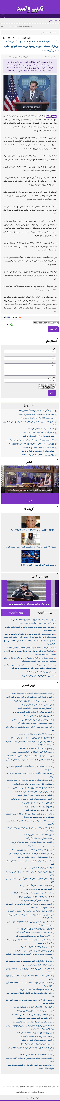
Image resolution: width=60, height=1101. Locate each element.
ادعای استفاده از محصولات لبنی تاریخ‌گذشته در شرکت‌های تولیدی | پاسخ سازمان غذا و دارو (30, 906)
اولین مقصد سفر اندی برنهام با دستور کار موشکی (34, 1018)
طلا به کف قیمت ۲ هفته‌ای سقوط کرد (41, 428)
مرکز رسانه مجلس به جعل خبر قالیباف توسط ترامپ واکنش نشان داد (30, 995)
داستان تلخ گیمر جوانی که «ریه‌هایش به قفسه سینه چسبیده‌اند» (31, 547)
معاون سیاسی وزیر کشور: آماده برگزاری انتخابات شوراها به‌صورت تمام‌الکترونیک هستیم (30, 1067)
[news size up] (32, 38)
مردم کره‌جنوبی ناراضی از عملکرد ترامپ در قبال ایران (33, 950)
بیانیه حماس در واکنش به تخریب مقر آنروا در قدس (33, 932)
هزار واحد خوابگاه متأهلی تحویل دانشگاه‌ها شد (35, 834)
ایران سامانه (24, 1098)
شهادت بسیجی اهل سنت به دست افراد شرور (36, 1036)
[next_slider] (57, 594)
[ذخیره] (14, 37)
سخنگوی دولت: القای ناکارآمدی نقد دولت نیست (36, 623)
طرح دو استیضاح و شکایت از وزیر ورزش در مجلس (34, 896)
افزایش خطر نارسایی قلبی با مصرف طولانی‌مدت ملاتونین (32, 719)
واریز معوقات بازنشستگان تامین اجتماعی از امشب (36, 414)
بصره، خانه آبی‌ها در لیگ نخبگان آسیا (39, 838)
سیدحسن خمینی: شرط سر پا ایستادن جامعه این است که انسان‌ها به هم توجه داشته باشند (30, 629)
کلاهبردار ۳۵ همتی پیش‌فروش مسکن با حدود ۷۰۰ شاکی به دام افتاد (30, 862)
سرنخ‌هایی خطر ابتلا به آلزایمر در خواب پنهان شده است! (32, 784)
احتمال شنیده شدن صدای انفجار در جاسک (37, 1040)
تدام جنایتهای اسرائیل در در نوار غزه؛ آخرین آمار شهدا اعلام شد (29, 780)
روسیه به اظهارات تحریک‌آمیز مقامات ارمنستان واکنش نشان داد (29, 755)
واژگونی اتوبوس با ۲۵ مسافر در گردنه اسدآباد (38, 454)
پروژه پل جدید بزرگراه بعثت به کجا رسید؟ (37, 802)
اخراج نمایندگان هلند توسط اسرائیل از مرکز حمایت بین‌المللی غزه (29, 911)
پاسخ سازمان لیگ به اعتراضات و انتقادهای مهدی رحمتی (32, 752)
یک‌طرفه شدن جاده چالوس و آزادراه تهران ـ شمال (35, 885)
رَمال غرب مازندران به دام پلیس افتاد (39, 810)
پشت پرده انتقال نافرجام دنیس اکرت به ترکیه (38, 675)
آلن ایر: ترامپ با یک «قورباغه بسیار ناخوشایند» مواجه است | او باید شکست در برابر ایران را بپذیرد (30, 653)
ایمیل (53, 355)
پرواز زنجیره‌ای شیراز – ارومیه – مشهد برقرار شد (35, 857)
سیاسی (43, 32)
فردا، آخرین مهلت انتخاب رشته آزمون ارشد (37, 704)
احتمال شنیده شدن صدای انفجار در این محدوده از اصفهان (31, 693)
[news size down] (20, 38)
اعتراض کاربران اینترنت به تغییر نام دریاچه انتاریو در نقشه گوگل (29, 697)
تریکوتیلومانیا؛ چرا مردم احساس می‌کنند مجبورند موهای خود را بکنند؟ (30, 1049)
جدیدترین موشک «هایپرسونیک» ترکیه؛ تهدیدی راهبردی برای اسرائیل (30, 977)
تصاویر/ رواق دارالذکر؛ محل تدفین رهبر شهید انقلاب (30, 490)
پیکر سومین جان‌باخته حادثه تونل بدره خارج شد (35, 946)
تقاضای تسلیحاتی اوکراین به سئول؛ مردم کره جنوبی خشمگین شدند (30, 761)
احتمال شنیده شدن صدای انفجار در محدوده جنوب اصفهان (31, 799)
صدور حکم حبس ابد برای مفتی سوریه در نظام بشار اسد (32, 1022)
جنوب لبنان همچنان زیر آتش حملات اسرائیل (36, 1044)
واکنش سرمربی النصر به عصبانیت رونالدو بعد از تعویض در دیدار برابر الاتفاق (30, 916)
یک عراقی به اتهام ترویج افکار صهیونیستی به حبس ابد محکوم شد (29, 961)
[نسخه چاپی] (2, 38)
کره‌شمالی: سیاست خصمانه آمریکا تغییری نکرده (35, 708)
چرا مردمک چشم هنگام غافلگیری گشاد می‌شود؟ (35, 989)
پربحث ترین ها (16, 612)
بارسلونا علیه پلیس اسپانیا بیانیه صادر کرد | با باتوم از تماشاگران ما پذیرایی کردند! (30, 984)
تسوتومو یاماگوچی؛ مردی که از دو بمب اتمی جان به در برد (33, 529)
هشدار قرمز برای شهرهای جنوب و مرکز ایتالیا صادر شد (32, 791)
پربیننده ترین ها (44, 612)
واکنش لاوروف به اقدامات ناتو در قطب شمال (38, 432)
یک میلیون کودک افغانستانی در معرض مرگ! (36, 867)
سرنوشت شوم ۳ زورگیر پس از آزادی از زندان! (38, 565)
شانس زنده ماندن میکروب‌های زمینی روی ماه (36, 1054)
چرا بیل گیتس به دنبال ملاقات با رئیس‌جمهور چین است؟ (32, 849)
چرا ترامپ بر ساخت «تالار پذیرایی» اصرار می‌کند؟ (34, 1010)
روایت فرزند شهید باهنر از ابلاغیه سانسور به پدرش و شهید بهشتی (30, 873)
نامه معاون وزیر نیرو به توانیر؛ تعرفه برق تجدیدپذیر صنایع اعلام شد (30, 647)
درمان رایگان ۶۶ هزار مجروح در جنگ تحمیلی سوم (36, 410)
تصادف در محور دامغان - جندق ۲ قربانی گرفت (35, 795)
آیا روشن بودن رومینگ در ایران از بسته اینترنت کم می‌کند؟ (31, 842)
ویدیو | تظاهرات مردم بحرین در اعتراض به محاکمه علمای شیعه (31, 619)
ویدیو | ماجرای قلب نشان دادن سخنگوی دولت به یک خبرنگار (29, 606)
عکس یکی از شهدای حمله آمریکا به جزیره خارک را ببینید (32, 700)
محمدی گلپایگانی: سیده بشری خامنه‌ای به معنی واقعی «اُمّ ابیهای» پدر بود (30, 1002)
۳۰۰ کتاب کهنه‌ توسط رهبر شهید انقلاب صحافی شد (34, 936)
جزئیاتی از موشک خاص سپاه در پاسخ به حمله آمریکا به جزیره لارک (31, 443)
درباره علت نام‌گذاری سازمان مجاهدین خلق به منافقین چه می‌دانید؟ (30, 775)
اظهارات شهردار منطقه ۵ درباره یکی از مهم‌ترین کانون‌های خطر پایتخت (30, 1060)
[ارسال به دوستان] (9, 38)
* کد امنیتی (51, 378)
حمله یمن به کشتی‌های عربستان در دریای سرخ (37, 418)
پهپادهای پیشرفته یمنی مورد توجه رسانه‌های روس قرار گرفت (30, 737)
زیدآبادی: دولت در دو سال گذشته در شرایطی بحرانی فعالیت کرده (30, 956)
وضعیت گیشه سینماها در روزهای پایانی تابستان (35, 734)
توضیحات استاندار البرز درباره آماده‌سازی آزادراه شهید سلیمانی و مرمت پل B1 (30, 768)
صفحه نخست (51, 32)
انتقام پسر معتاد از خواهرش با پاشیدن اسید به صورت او (32, 712)
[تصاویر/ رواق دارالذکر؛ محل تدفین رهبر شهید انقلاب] (30, 479)
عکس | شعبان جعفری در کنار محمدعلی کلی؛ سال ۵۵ (33, 893)
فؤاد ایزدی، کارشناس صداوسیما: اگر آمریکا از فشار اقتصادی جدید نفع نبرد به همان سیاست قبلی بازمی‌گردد (30, 816)
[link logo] (30, 9)
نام (54, 348)
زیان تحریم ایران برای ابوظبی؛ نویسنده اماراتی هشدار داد (32, 1014)
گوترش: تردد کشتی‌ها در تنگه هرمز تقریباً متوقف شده (33, 1007)
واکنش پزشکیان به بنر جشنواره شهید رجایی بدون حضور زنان (30, 853)
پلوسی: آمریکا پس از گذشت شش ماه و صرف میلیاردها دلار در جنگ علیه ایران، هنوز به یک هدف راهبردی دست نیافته (30, 660)
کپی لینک (53, 329)
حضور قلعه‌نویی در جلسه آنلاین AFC (39, 846)
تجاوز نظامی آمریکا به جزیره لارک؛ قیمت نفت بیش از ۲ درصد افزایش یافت (30, 423)
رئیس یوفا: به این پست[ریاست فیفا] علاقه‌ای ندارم (34, 1032)
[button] (57, 594)
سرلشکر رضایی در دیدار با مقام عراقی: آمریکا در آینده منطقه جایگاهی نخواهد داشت (30, 941)
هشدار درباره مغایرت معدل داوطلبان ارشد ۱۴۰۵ (35, 723)
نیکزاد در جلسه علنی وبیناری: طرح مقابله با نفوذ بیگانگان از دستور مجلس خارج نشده (30, 923)
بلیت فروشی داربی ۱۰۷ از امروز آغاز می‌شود (38, 436)
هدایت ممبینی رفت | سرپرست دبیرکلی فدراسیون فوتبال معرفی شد (30, 440)
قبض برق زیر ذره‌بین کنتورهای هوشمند (38, 715)
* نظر (53, 362)
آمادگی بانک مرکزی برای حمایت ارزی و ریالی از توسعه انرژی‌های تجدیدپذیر (30, 970)
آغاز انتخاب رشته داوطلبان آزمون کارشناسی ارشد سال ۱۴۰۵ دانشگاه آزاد (30, 829)
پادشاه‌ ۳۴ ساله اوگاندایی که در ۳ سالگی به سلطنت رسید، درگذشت (30, 822)
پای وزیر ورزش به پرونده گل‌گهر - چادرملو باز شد (34, 928)
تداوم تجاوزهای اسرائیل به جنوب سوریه (38, 889)
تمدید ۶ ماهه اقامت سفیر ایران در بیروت (37, 965)
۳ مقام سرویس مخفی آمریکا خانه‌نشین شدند (36, 900)
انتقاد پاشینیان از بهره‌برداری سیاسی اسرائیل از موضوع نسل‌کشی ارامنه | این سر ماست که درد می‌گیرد (30, 1027)
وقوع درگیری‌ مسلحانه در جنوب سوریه (38, 806)
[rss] (2, 26)
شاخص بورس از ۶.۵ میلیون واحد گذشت (39, 671)
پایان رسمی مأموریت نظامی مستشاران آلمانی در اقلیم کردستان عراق (30, 880)
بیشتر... (30, 501)
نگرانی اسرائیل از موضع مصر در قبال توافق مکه (37, 451)
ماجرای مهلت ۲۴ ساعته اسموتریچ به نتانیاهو (38, 447)
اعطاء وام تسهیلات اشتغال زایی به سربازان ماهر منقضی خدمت (30, 787)
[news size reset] (26, 38)
